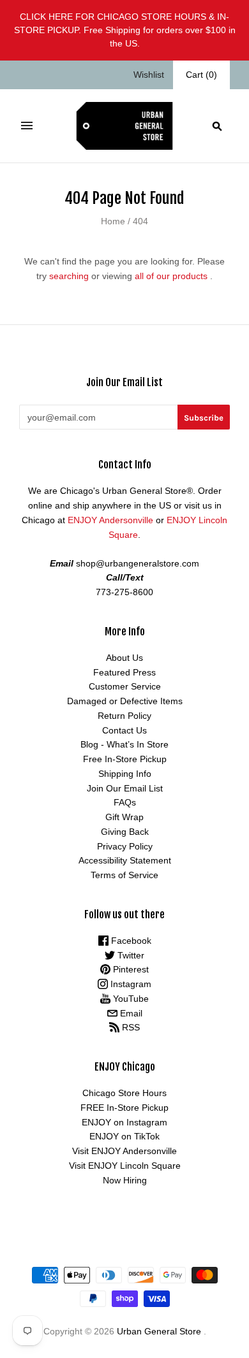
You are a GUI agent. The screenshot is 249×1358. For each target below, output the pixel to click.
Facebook (130, 940)
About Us (124, 658)
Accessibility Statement (125, 860)
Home (113, 221)
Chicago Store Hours (124, 1093)
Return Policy (124, 716)
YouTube (129, 998)
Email (129, 1013)
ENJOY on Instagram (124, 1122)
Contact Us (124, 730)
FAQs (125, 802)
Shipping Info (124, 774)
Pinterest (129, 969)
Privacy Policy (125, 846)
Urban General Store (159, 1331)
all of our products (171, 276)
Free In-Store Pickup (125, 759)
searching (69, 276)
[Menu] (26, 125)
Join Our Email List (125, 788)
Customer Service (125, 686)
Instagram (129, 984)
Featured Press (124, 672)
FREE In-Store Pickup (124, 1107)
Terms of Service (124, 875)
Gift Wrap (124, 817)
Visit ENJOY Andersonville (124, 1151)
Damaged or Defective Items (125, 701)
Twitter (129, 955)
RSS (129, 1027)
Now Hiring (125, 1180)
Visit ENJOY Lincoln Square (125, 1165)
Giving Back (125, 832)
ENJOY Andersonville (110, 520)
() (201, 74)
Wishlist (148, 74)
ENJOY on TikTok (124, 1136)
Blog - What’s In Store (124, 744)
